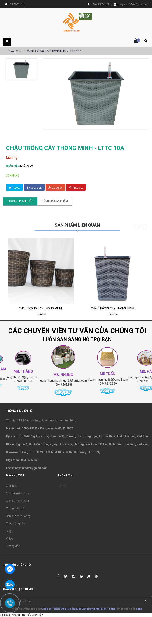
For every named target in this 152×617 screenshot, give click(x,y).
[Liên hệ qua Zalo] (10, 585)
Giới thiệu (11, 485)
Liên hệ (61, 485)
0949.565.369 (64, 384)
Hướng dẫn (13, 546)
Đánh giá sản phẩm (55, 201)
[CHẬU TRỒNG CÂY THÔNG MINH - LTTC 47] (113, 271)
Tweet (16, 187)
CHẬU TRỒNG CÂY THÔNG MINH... (41, 308)
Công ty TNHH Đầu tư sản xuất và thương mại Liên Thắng (78, 608)
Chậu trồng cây (15, 523)
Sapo (139, 608)
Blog (9, 531)
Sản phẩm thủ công (18, 516)
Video (9, 538)
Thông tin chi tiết (20, 201)
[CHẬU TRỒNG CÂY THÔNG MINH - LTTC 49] (41, 271)
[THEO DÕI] (145, 601)
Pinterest (77, 187)
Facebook (35, 187)
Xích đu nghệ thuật (17, 500)
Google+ (56, 187)
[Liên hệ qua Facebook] (10, 568)
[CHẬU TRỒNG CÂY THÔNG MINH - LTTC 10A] (21, 68)
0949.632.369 (108, 383)
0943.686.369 (24, 381)
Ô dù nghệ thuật (15, 508)
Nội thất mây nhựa (17, 493)
